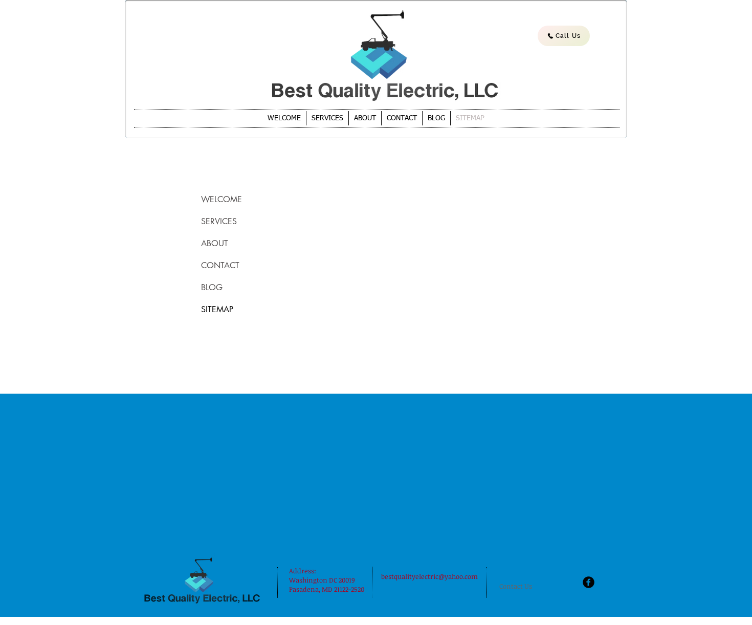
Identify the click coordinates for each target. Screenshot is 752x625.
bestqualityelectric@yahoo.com (429, 576)
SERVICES (219, 221)
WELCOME (221, 199)
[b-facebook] (588, 582)
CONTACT (220, 265)
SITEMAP (217, 309)
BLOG (212, 287)
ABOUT (214, 243)
